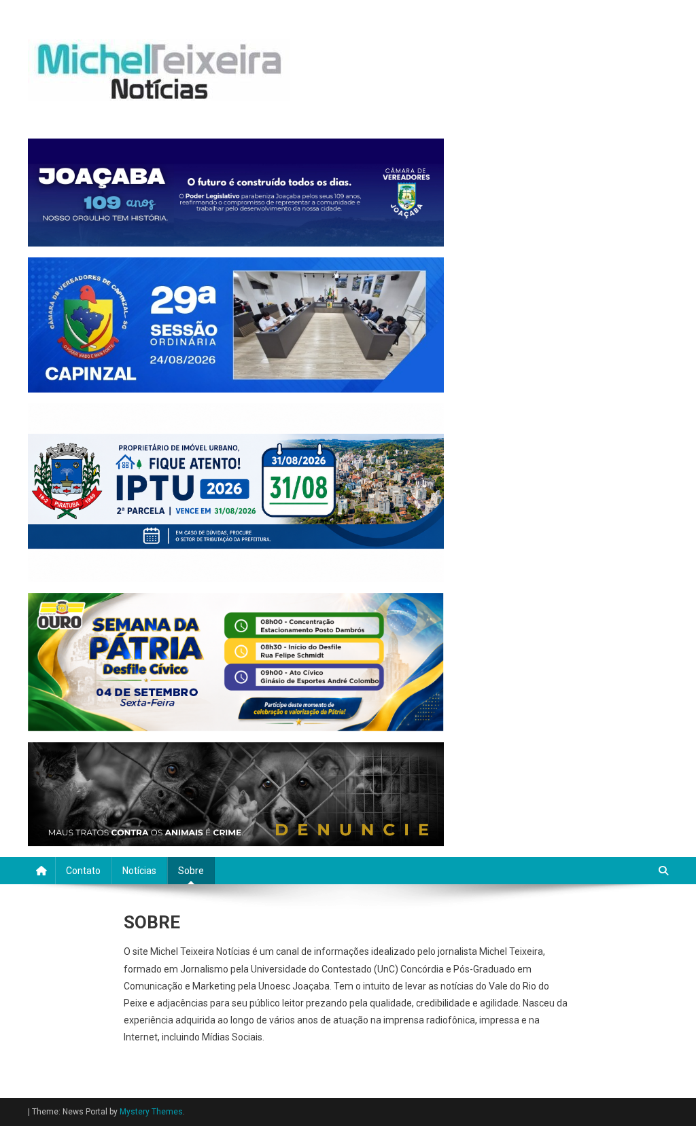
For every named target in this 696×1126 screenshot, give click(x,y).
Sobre (191, 870)
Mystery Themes (151, 1111)
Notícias (139, 870)
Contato (83, 870)
